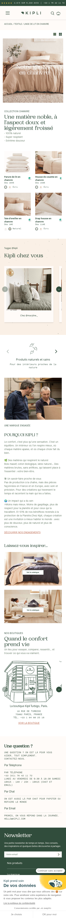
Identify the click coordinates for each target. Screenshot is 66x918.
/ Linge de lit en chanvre (36, 24)
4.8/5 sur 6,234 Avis (26, 3)
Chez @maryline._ (29, 315)
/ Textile (17, 24)
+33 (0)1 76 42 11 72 (18, 776)
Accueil (8, 24)
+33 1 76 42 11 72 (54, 3)
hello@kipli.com (14, 819)
